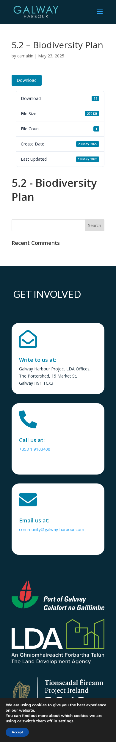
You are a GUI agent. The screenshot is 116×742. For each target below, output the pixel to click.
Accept (17, 732)
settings (65, 721)
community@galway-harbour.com (51, 529)
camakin (25, 56)
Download (27, 80)
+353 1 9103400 (34, 449)
